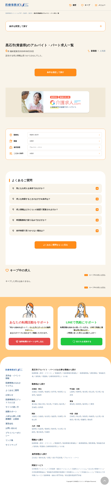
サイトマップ (11, 445)
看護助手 (58, 373)
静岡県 (78, 404)
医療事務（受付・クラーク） (42, 373)
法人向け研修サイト (95, 469)
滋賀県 (53, 416)
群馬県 (40, 407)
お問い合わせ (11, 428)
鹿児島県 (40, 432)
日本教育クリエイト (39, 469)
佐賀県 (40, 429)
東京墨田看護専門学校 (73, 475)
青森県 (25, 13)
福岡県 (34, 429)
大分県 (60, 429)
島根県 (91, 416)
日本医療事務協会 (38, 472)
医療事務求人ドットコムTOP (14, 13)
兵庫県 (60, 416)
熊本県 (53, 429)
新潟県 (85, 392)
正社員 (34, 458)
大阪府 (34, 416)
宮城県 (40, 392)
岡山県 (78, 416)
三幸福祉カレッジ (86, 472)
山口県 (98, 416)
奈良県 (47, 416)
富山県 (91, 392)
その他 (65, 376)
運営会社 (9, 424)
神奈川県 (41, 404)
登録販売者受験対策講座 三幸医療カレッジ (62, 472)
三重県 (91, 404)
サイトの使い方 (12, 407)
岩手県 (53, 392)
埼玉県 (48, 404)
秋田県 (60, 392)
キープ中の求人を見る (97, 275)
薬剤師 (37, 376)
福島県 (39, 395)
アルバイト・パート (71, 458)
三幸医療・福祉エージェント (59, 469)
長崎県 (47, 429)
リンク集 (9, 440)
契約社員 (42, 458)
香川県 (77, 420)
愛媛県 (83, 420)
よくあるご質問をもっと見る (55, 245)
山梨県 (72, 392)
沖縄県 (47, 432)
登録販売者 (101, 443)
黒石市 (30, 13)
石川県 (98, 392)
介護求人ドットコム (79, 469)
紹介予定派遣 (57, 458)
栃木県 (61, 404)
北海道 (34, 392)
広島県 (72, 416)
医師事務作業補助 (69, 373)
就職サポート (11, 412)
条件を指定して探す (55, 72)
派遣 (48, 458)
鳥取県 (85, 416)
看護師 (44, 376)
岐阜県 (85, 404)
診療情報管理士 (55, 376)
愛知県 (72, 404)
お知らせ (9, 395)
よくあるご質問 (12, 390)
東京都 (34, 404)
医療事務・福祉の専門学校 (53, 475)
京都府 (40, 416)
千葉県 (55, 404)
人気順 (102, 51)
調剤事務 (93, 373)
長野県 (78, 392)
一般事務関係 (83, 373)
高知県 (90, 420)
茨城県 (34, 407)
